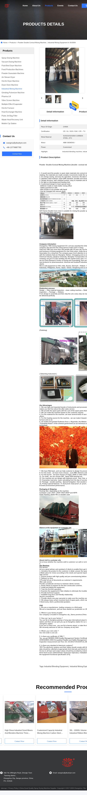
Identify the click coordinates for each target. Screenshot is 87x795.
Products (49, 6)
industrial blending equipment (56, 666)
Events (60, 6)
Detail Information (55, 112)
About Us (36, 6)
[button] (15, 717)
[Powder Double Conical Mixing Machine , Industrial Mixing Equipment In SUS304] (62, 70)
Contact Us (73, 6)
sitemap (4, 788)
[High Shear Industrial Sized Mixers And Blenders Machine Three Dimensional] (19, 712)
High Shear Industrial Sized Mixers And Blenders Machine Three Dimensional (19, 731)
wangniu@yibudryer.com (16, 143)
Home (25, 6)
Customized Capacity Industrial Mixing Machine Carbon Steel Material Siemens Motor (49, 731)
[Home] (7, 5)
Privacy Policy (13, 788)
